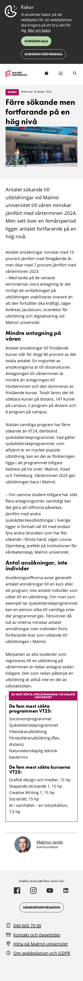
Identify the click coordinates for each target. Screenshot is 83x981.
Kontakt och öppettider (36, 935)
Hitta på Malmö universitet (40, 944)
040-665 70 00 (27, 926)
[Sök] (75, 73)
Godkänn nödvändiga (43, 54)
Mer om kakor (39, 30)
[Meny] (61, 73)
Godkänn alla (36, 41)
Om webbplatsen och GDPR (41, 953)
